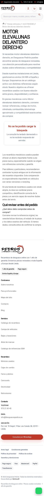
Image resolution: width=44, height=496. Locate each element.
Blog (3, 310)
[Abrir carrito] (34, 8)
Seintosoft (15, 479)
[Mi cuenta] (28, 8)
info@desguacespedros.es (12, 417)
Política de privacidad (8, 454)
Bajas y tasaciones (8, 336)
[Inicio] (3, 23)
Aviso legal (5, 450)
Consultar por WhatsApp (22, 437)
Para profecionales (8, 291)
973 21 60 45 (6, 408)
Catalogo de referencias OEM (13, 349)
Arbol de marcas (7, 342)
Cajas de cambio (7, 368)
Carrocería (5, 380)
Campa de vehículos (9, 329)
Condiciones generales (19, 450)
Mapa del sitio (6, 297)
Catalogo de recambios (10, 323)
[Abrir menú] (40, 8)
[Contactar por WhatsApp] (38, 491)
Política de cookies (25, 454)
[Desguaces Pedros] (8, 8)
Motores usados (7, 361)
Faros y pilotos (7, 374)
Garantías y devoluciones (10, 458)
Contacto (5, 304)
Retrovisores (6, 393)
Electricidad (5, 387)
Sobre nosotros (7, 285)
